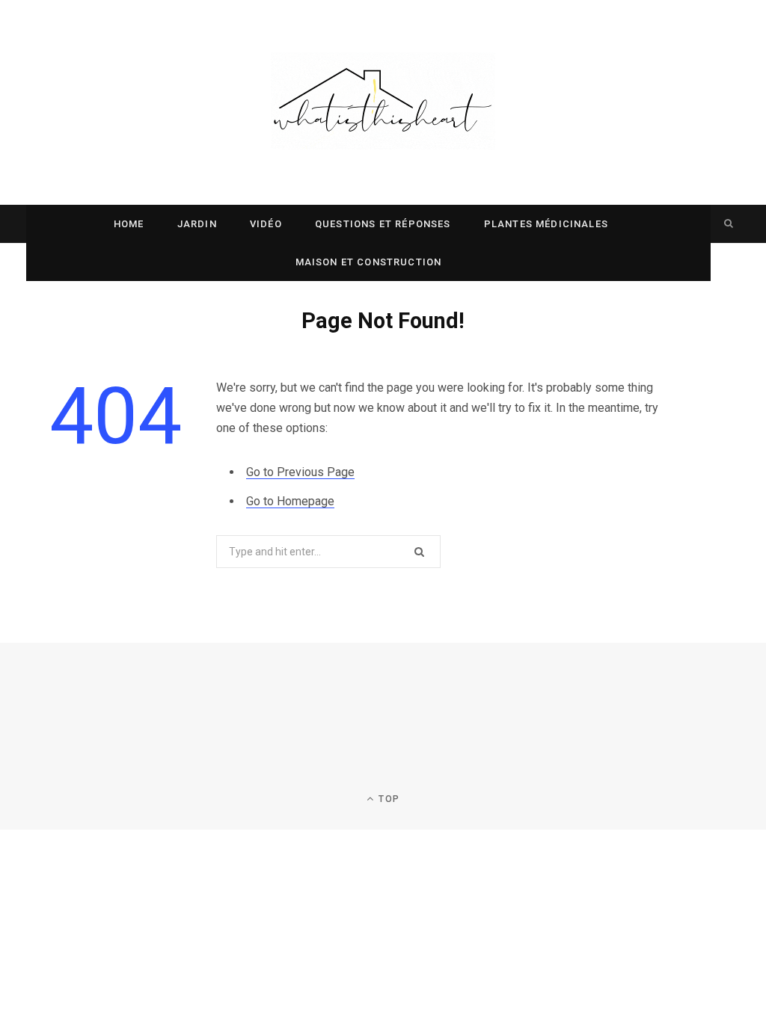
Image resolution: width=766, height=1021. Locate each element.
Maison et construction (368, 262)
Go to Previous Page (300, 472)
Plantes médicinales (546, 223)
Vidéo (266, 223)
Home (129, 223)
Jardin (197, 223)
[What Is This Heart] (383, 102)
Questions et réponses (383, 223)
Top (387, 799)
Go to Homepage (290, 501)
